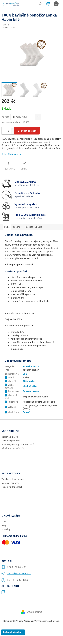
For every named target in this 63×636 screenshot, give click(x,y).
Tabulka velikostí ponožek (14, 479)
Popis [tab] (6, 227)
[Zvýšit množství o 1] (12, 129)
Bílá (25, 374)
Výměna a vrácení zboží (13, 448)
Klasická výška (30, 386)
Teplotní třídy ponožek (12, 487)
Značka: (8, 27)
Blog (4, 525)
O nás (4, 521)
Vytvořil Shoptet (34, 612)
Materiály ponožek (10, 483)
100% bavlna (29, 381)
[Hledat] (40, 4)
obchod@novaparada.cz (19, 573)
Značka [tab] (38, 227)
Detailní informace (10, 154)
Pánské (26, 412)
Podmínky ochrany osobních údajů (18, 444)
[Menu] (56, 4)
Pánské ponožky (31, 366)
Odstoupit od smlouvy (13, 632)
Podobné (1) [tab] (17, 227)
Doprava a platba (10, 437)
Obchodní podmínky (11, 440)
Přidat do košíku (29, 131)
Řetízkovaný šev (31, 391)
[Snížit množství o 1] (12, 132)
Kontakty (6, 529)
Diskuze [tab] (29, 227)
